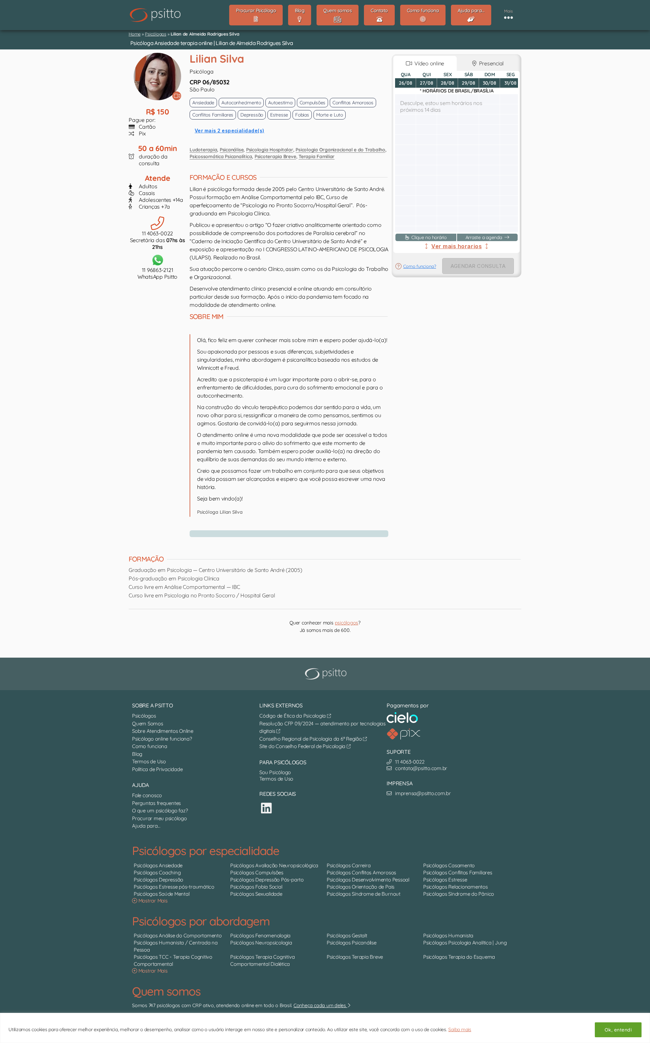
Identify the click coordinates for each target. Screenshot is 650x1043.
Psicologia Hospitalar (269, 150)
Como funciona (149, 746)
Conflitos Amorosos (352, 103)
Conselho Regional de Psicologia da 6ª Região (311, 739)
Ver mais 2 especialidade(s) (229, 130)
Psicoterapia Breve (275, 156)
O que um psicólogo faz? (160, 810)
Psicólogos (155, 34)
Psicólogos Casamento (449, 865)
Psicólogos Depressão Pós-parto (267, 879)
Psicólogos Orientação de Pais (360, 887)
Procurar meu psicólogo (159, 818)
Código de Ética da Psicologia (293, 715)
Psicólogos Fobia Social (256, 887)
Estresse (279, 115)
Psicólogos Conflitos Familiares (457, 872)
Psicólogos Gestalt (347, 935)
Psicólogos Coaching (157, 872)
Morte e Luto (329, 115)
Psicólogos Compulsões (256, 872)
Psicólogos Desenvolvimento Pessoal (368, 879)
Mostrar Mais (152, 900)
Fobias (302, 115)
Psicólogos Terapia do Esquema (459, 957)
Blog (137, 754)
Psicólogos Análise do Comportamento (178, 935)
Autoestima (280, 103)
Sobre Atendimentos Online (162, 731)
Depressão (251, 115)
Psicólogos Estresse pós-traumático (174, 887)
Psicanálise (231, 150)
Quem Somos (147, 723)
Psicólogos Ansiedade (158, 865)
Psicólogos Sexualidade (256, 894)
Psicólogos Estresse (445, 879)
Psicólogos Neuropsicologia (261, 942)
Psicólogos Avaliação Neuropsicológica (274, 865)
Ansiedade (203, 103)
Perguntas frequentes (156, 803)
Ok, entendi (618, 1030)
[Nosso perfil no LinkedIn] (266, 808)
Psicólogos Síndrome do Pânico (458, 894)
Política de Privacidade (157, 769)
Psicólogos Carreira (348, 865)
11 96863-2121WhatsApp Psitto (157, 273)
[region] (325, 1028)
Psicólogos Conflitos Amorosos (361, 872)
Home (134, 34)
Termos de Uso (149, 761)
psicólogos (347, 623)
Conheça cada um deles (320, 1005)
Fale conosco (147, 795)
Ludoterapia (203, 150)
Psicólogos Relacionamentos (455, 887)
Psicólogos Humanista (448, 935)
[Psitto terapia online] (326, 673)
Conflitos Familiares (212, 115)
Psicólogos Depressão (158, 879)
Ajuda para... (146, 826)
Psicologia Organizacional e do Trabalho (340, 150)
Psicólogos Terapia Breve (355, 957)
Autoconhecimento (241, 103)
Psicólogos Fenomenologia (260, 935)
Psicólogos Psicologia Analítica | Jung (465, 942)
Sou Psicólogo (275, 772)
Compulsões (313, 103)
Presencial (490, 63)
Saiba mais (459, 1029)
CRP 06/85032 (210, 82)
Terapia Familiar (316, 156)
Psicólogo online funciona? (162, 739)
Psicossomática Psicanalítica (221, 156)
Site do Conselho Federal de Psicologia (303, 746)
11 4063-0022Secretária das (157, 240)
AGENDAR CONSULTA (478, 266)
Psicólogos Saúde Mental (161, 894)
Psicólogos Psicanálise (351, 942)
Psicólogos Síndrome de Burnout (363, 894)
